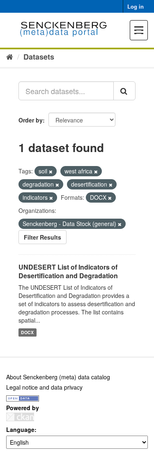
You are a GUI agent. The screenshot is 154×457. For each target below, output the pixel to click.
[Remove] (51, 171)
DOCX (27, 332)
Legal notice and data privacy (44, 387)
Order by (30, 120)
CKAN (20, 417)
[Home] (9, 56)
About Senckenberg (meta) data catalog (58, 377)
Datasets (38, 56)
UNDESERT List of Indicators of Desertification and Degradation (68, 271)
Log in (135, 6)
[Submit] (124, 90)
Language (20, 429)
